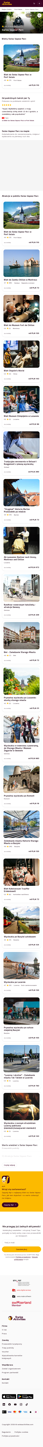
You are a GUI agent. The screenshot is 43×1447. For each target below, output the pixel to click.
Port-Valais (18, 9)
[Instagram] (21, 1405)
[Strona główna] (7, 3)
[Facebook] (9, 1405)
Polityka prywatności (23, 1257)
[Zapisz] (39, 15)
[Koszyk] (34, 3)
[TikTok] (27, 1405)
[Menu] (39, 3)
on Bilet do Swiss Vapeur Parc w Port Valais (18, 120)
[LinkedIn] (4, 1405)
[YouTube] (15, 1405)
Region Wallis (7, 9)
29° (31, 15)
